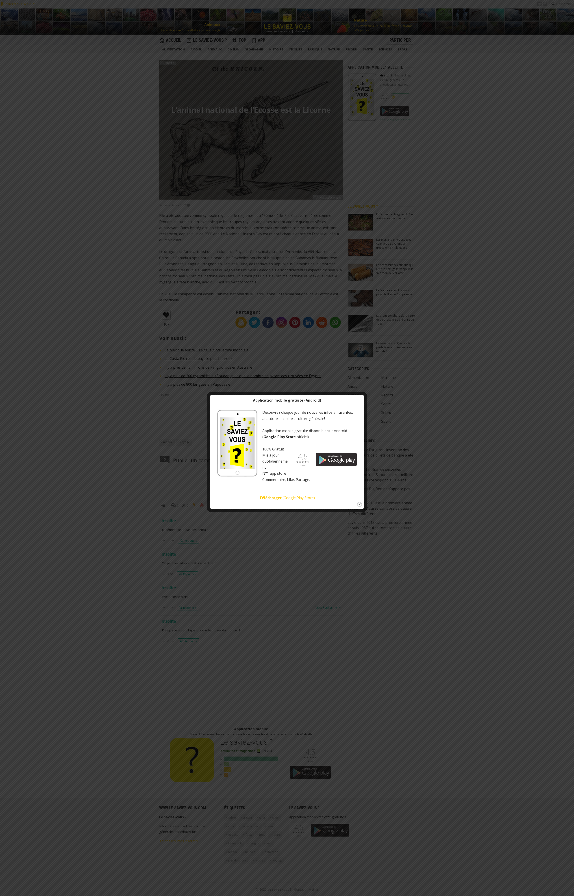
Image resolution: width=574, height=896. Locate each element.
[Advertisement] (122, 4)
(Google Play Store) (287, 497)
